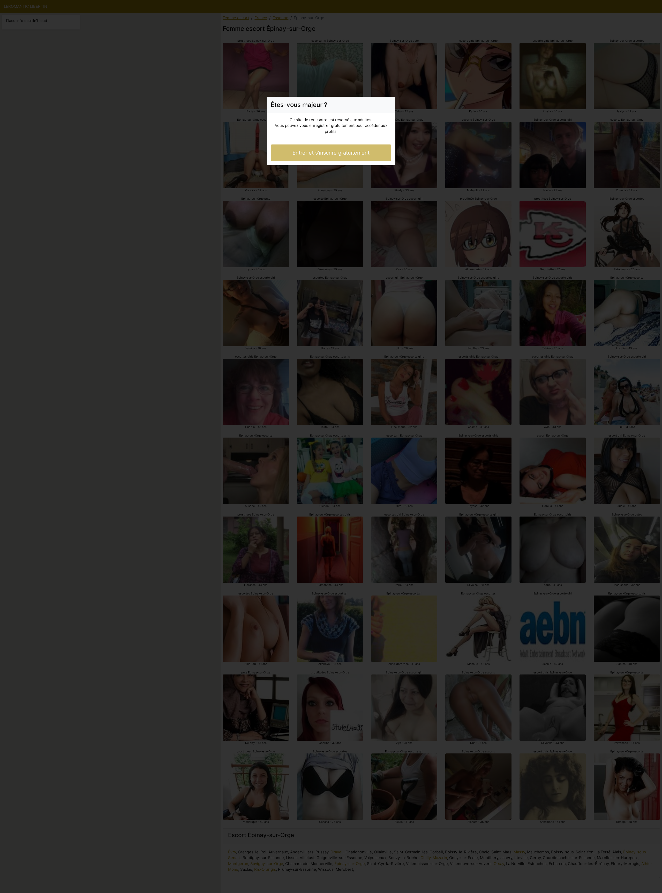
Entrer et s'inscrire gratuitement (331, 153)
